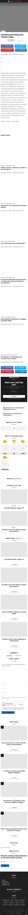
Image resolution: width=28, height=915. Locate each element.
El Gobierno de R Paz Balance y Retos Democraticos (14, 530)
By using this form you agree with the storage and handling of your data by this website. (14, 708)
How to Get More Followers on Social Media (14, 612)
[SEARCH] (26, 1)
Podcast (5, 904)
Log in (3, 880)
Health (6, 902)
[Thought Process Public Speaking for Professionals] (14, 629)
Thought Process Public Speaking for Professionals (14, 640)
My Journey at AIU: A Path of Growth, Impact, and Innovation (14, 743)
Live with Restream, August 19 (14, 508)
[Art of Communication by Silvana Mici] (14, 239)
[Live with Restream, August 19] (14, 496)
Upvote (6, 428)
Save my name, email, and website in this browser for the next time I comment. (13, 698)
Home (8, 913)
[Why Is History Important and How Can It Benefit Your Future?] (14, 819)
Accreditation (19, 913)
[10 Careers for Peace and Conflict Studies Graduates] (14, 761)
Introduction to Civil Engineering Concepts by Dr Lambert (11, 357)
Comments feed (6, 883)
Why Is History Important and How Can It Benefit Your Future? (14, 829)
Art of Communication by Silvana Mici (13, 243)
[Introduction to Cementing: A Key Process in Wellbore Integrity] (14, 789)
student (23, 904)
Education (22, 900)
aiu (12, 900)
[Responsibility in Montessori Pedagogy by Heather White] (14, 315)
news (22, 902)
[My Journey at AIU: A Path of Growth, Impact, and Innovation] (14, 733)
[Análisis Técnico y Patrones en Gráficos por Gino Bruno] (14, 163)
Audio (17, 900)
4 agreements (6, 900)
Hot (2, 727)
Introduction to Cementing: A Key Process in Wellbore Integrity (14, 801)
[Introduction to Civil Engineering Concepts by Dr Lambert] (14, 352)
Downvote (21, 428)
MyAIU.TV (12, 913)
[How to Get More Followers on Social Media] (14, 602)
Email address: (14, 391)
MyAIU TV (14, 505)
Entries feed (5, 881)
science (11, 904)
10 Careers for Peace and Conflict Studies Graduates (14, 772)
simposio (17, 904)
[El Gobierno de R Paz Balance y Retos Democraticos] (14, 518)
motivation (12, 902)
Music (17, 902)
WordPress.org (5, 884)
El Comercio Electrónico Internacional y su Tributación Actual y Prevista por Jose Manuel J (13, 281)
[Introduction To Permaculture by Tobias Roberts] (14, 201)
